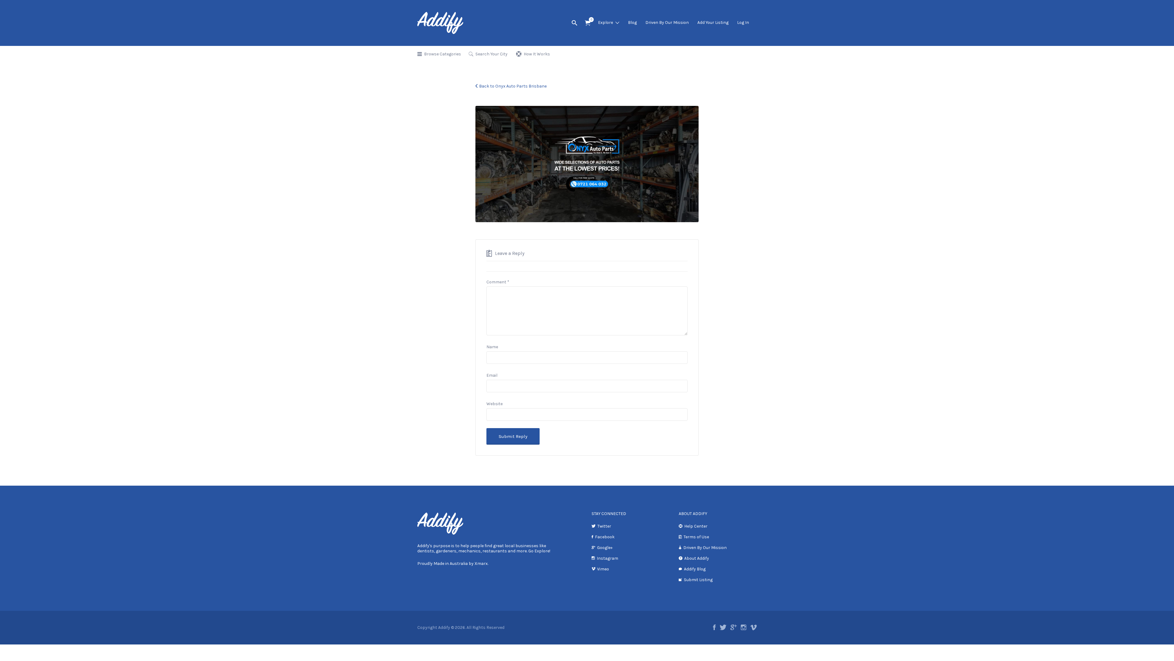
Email (491, 375)
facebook (714, 627)
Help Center (695, 526)
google (733, 627)
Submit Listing (698, 579)
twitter (723, 627)
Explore (605, 22)
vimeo (753, 627)
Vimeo (603, 569)
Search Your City (491, 54)
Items (587, 23)
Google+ (605, 547)
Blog (632, 22)
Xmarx (481, 563)
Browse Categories (442, 54)
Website (494, 403)
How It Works (537, 54)
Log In (743, 22)
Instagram (607, 558)
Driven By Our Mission (667, 22)
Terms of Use (696, 537)
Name (492, 346)
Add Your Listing (713, 22)
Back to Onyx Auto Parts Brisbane (513, 86)
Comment (497, 282)
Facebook (605, 537)
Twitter (604, 526)
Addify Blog (695, 569)
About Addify (696, 558)
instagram (743, 627)
